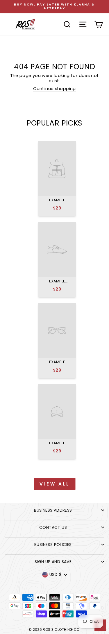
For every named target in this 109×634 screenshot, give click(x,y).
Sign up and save (53, 562)
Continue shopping (54, 89)
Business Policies (53, 544)
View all (54, 484)
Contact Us (53, 527)
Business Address (53, 510)
